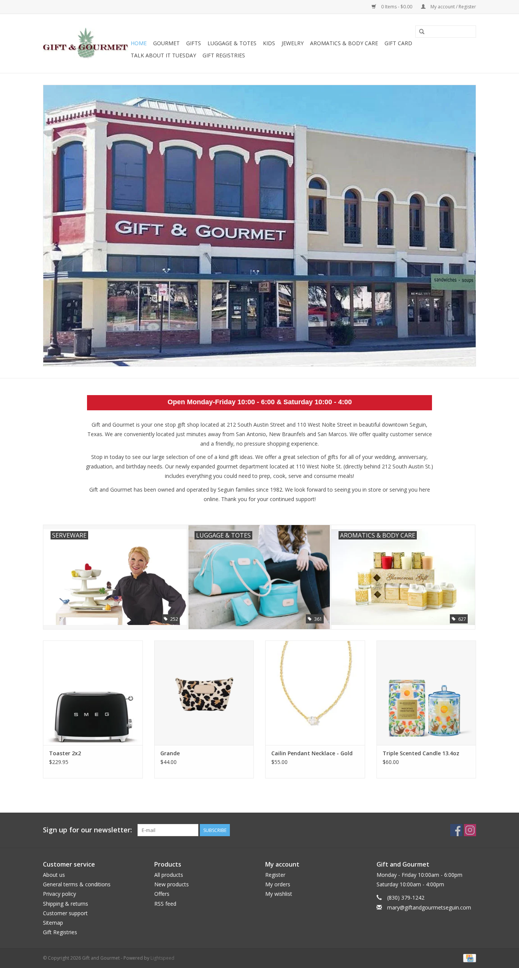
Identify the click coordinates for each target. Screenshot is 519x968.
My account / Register (452, 6)
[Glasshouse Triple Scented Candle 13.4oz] (426, 693)
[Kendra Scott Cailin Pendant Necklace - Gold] (315, 693)
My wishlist (278, 893)
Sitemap (53, 922)
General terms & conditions (77, 884)
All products (168, 874)
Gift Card (398, 43)
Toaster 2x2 (65, 753)
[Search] (421, 31)
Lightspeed (162, 958)
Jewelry (293, 43)
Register (275, 874)
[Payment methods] (468, 958)
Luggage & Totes (231, 43)
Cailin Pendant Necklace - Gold (312, 753)
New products (171, 884)
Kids (269, 43)
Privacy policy (59, 893)
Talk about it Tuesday (163, 55)
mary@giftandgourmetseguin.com (429, 907)
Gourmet (166, 43)
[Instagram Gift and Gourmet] (470, 830)
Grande (170, 753)
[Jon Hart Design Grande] (204, 693)
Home (139, 43)
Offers (161, 893)
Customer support (65, 913)
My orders (277, 884)
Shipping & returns (65, 903)
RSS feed (165, 903)
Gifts (193, 43)
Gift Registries (224, 55)
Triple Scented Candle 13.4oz (421, 753)
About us (54, 874)
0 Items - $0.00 (396, 6)
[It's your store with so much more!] (85, 44)
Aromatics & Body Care (344, 43)
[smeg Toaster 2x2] (93, 693)
